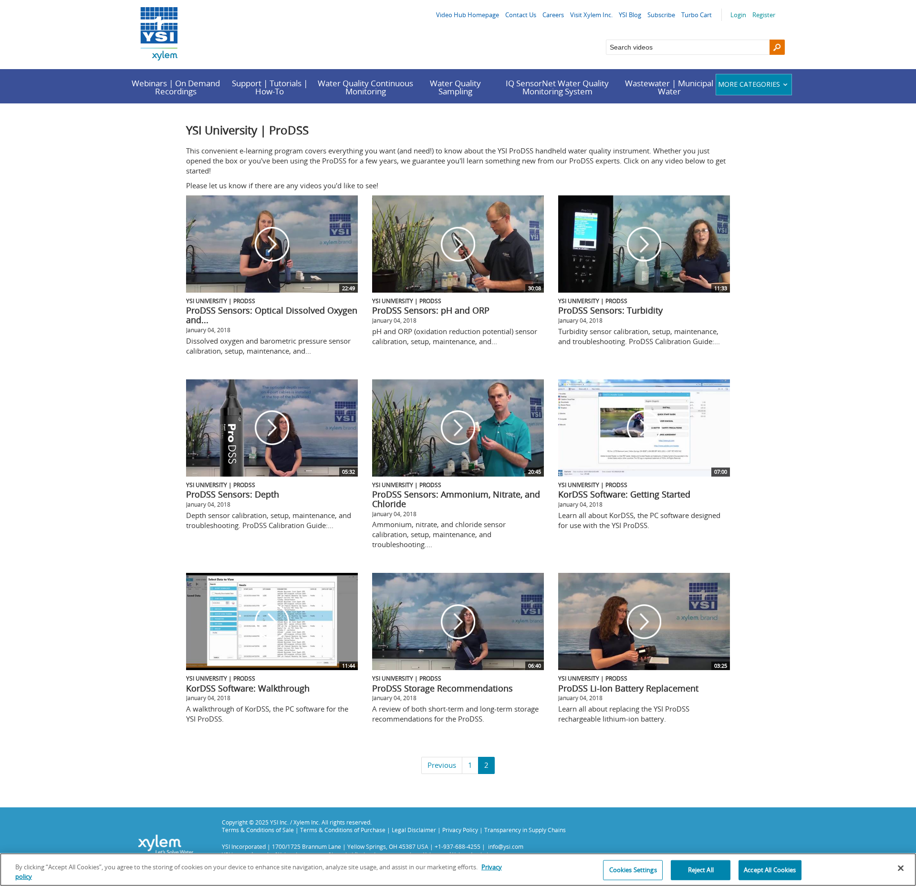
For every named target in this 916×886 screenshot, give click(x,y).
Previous (441, 765)
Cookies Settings (633, 870)
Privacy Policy (460, 830)
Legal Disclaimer (414, 830)
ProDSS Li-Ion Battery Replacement (628, 688)
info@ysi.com (505, 846)
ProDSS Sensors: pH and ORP (430, 310)
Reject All (701, 870)
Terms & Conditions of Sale (258, 830)
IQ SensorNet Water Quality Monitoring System (557, 87)
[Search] (777, 47)
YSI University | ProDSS (220, 301)
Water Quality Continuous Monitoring (365, 87)
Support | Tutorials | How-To (270, 87)
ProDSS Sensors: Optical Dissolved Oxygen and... (271, 315)
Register (763, 14)
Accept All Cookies (770, 870)
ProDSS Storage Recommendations (442, 688)
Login (738, 14)
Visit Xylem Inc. (591, 14)
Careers (553, 14)
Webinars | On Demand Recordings (176, 87)
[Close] (900, 868)
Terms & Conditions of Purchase (342, 830)
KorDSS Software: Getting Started (624, 494)
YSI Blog (630, 14)
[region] (458, 869)
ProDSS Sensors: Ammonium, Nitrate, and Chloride (456, 499)
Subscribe (661, 14)
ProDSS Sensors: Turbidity (610, 310)
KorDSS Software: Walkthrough (248, 688)
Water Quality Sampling (455, 87)
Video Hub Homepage (467, 14)
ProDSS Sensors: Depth (232, 494)
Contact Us (520, 14)
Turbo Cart (696, 14)
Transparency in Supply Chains (525, 830)
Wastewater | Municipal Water (669, 87)
